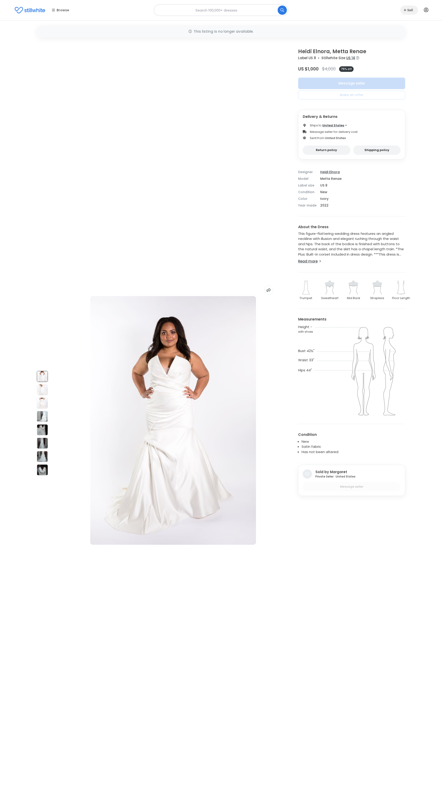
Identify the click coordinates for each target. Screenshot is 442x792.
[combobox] (221, 10)
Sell (410, 10)
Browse (63, 10)
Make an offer (351, 95)
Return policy (326, 150)
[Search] (282, 10)
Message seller (351, 83)
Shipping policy (376, 150)
